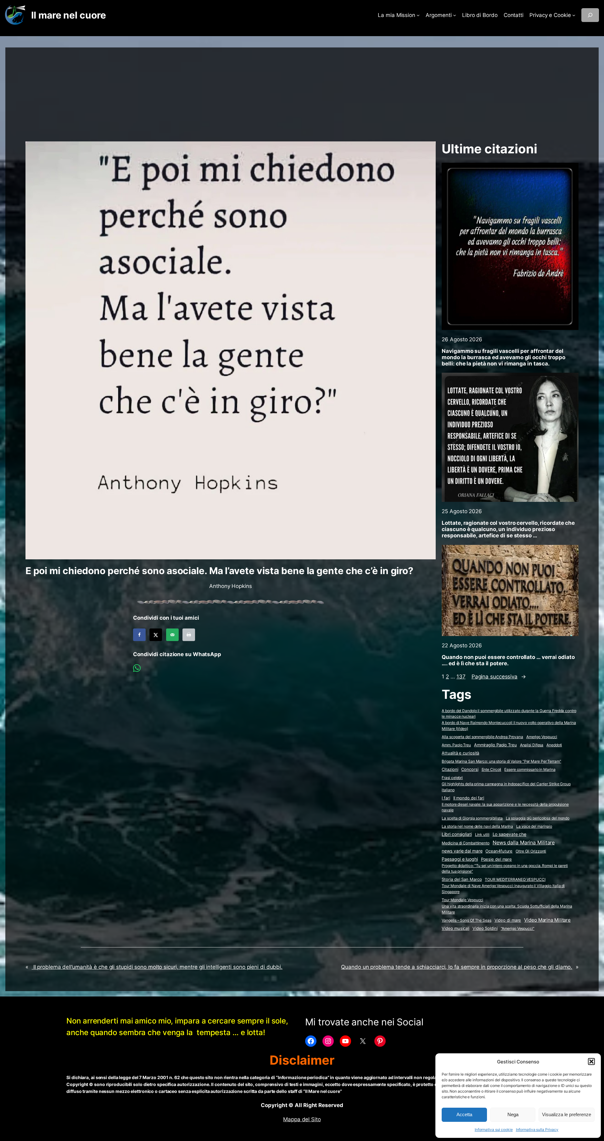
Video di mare (508, 920)
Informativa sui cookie (494, 1129)
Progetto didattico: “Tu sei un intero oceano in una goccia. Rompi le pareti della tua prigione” (505, 868)
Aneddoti (554, 745)
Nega (512, 1114)
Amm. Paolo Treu (456, 745)
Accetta (464, 1114)
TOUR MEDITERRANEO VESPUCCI (515, 879)
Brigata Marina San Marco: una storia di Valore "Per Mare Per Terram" (501, 761)
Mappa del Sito (302, 1119)
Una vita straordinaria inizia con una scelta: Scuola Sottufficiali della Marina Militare (507, 909)
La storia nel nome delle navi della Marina (477, 826)
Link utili (482, 834)
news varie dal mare (462, 850)
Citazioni (450, 769)
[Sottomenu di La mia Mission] (418, 15)
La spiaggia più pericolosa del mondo (537, 818)
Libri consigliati (457, 834)
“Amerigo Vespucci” (517, 928)
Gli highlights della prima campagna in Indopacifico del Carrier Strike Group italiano (506, 787)
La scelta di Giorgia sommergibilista (472, 818)
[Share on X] (155, 634)
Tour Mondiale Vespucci (462, 899)
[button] (591, 1061)
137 (461, 676)
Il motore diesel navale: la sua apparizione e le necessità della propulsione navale (505, 807)
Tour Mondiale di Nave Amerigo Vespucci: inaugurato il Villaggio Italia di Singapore (503, 888)
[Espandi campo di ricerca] (590, 15)
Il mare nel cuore (68, 15)
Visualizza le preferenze (566, 1114)
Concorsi (469, 769)
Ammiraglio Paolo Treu (495, 745)
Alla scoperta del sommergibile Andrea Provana (482, 736)
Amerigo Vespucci (541, 736)
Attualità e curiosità (460, 752)
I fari (446, 797)
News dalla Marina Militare (524, 842)
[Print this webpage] (188, 634)
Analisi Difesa (532, 745)
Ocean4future (498, 850)
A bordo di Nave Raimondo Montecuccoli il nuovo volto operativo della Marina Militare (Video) (509, 725)
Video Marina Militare (547, 920)
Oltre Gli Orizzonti (531, 851)
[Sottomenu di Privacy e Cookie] (573, 15)
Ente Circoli (491, 769)
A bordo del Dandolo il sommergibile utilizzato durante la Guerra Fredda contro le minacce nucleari (509, 713)
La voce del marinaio (534, 826)
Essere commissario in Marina (529, 769)
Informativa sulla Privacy (537, 1129)
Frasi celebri (452, 777)
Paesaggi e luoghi (460, 859)
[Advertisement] (302, 91)
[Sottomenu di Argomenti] (454, 15)
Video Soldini (485, 928)
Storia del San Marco (462, 879)
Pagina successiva (499, 676)
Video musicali (455, 928)
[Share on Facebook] (139, 634)
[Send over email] (172, 634)
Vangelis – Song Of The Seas (466, 920)
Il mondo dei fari (468, 798)
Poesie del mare (496, 859)
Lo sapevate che (510, 834)
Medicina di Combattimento (465, 843)
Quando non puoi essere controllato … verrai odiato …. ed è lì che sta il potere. (508, 660)
